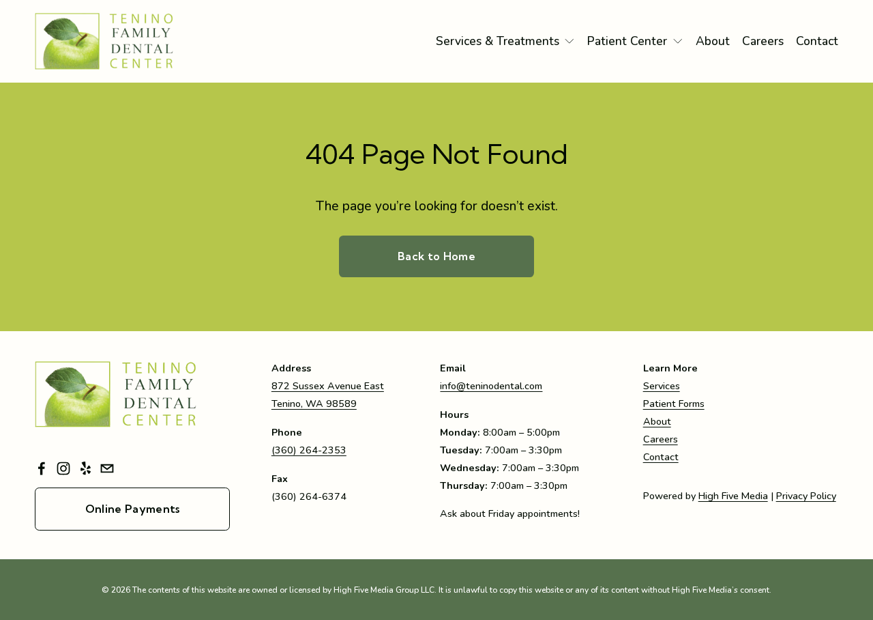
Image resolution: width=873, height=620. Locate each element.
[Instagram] (63, 468)
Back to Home (436, 256)
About (713, 41)
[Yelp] (85, 468)
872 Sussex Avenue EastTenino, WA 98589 (327, 394)
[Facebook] (41, 468)
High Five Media (733, 496)
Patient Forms (674, 403)
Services (661, 386)
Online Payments (132, 509)
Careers (763, 41)
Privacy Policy (806, 496)
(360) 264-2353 (308, 450)
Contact (817, 41)
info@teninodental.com (491, 386)
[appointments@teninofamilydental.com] (107, 468)
